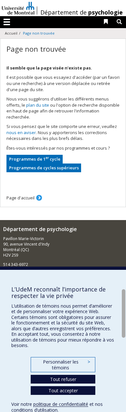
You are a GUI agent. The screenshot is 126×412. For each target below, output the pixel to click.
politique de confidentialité (60, 404)
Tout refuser (63, 379)
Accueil (11, 33)
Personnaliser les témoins (66, 365)
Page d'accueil (20, 198)
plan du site (37, 105)
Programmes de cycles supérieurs (44, 168)
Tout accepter (63, 390)
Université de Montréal (18, 8)
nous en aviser (21, 132)
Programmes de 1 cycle (34, 159)
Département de (81, 12)
